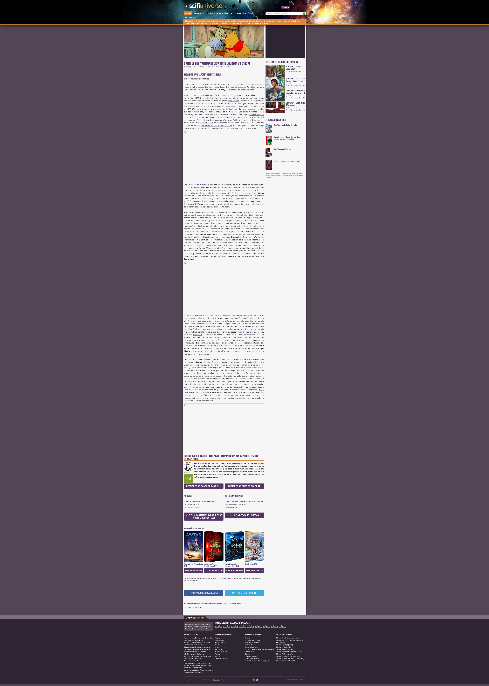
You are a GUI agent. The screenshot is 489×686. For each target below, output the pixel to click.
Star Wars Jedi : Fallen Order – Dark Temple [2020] (295, 81)
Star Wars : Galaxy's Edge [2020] (294, 67)
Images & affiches (201, 23)
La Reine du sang (251, 656)
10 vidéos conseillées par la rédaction (197, 642)
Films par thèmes (269, 21)
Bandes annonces (217, 21)
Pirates (247, 638)
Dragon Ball (219, 649)
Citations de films (215, 23)
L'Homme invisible (221, 658)
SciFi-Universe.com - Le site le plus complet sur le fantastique (203, 6)
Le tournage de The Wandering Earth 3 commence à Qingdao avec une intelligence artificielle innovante (197, 651)
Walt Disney (233, 100)
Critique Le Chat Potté (283, 647)
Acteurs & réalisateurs (291, 21)
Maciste (217, 654)
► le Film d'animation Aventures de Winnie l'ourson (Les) (204, 516)
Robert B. (214, 395)
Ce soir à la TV (243, 21)
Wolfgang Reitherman (233, 120)
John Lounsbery (206, 123)
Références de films (243, 23)
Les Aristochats (257, 321)
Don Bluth (197, 334)
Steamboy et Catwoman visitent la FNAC (198, 663)
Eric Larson (254, 332)
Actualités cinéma (204, 21)
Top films (259, 21)
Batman (217, 647)
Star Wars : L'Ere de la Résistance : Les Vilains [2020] (295, 105)
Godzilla (217, 645)
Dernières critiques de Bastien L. (203, 486)
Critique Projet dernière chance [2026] (289, 651)
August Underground (252, 640)
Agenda (266, 23)
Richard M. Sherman (229, 395)
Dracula (217, 638)
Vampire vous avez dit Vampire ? (195, 645)
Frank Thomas (243, 332)
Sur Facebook (189, 607)
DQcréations (216, 680)
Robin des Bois (193, 120)
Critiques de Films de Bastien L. (244, 486)
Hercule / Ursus (220, 642)
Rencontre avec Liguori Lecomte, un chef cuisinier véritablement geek (198, 639)
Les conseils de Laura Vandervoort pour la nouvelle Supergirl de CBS (198, 671)
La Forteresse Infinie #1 (253, 658)
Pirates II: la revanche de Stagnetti (257, 661)
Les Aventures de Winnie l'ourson (240, 90)
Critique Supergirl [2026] (284, 645)
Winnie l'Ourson (218, 84)
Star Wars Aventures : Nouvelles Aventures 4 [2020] (295, 93)
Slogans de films (257, 23)
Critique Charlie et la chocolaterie (287, 638)
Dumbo (187, 381)
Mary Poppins (245, 395)
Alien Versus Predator (191, 661)
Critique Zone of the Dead (285, 649)
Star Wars (218, 656)
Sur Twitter (198, 607)
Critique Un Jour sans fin (284, 654)
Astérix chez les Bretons (253, 642)
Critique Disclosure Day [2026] (286, 661)
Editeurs (279, 21)
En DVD (252, 21)
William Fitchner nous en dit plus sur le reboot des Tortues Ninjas (197, 666)
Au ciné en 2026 (231, 21)
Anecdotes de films (228, 23)
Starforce (248, 654)
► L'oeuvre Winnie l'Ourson (244, 515)
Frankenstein (219, 640)
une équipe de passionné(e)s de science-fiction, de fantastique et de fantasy (198, 626)
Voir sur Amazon (193, 570)
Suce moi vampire (251, 647)
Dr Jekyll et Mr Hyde (221, 651)
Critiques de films (191, 21)
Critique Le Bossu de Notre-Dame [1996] (290, 658)
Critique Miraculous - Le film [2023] (288, 656)
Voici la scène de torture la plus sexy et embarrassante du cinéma (197, 657)
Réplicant (248, 645)
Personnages (189, 23)
